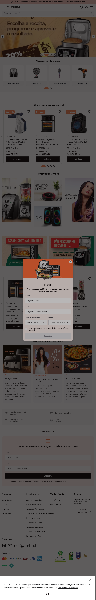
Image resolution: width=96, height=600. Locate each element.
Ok (47, 594)
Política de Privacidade (68, 587)
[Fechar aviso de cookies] (90, 580)
